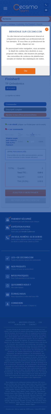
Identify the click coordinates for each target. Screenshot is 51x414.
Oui (25, 71)
